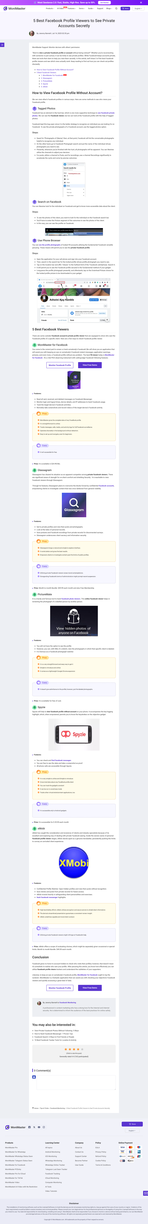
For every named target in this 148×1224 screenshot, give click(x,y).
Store (126, 8)
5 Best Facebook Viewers (46, 72)
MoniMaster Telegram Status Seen (18, 1160)
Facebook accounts (106, 485)
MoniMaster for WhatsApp (15, 1152)
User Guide (79, 1165)
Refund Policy (100, 1156)
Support (100, 8)
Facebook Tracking (52, 1173)
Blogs (108, 8)
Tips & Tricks (44, 1108)
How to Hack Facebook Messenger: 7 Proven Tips (53, 1034)
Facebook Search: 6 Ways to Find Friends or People (54, 1037)
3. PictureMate (46, 81)
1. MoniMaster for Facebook (52, 75)
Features (71, 8)
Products (49, 8)
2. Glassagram (46, 78)
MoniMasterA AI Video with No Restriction (21, 1186)
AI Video (60, 8)
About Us (78, 1147)
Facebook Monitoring (67, 1002)
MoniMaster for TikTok (14, 1178)
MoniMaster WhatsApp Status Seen (19, 1156)
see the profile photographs (49, 245)
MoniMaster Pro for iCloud (15, 1173)
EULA (97, 1147)
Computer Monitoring (53, 1182)
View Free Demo (90, 365)
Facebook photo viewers (70, 599)
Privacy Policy (100, 1152)
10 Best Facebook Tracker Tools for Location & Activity (55, 1040)
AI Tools (48, 1186)
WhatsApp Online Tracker (55, 1165)
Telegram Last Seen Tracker (56, 1169)
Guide (90, 8)
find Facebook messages (61, 760)
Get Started (104, 3)
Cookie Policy (100, 1160)
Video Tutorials (51, 1191)
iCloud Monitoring (52, 1178)
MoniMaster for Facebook (87, 975)
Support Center (81, 1156)
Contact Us (79, 1152)
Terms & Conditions (103, 1165)
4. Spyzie (44, 84)
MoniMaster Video (12, 1182)
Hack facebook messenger (47, 897)
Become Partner (81, 1160)
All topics (48, 1147)
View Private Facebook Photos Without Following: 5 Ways (56, 1030)
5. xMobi (44, 86)
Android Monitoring (52, 1152)
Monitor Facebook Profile (60, 365)
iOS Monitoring (51, 1156)
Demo (81, 8)
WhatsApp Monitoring (53, 1160)
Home (36, 1108)
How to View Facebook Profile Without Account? (55, 69)
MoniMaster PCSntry (13, 1169)
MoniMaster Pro (11, 1147)
